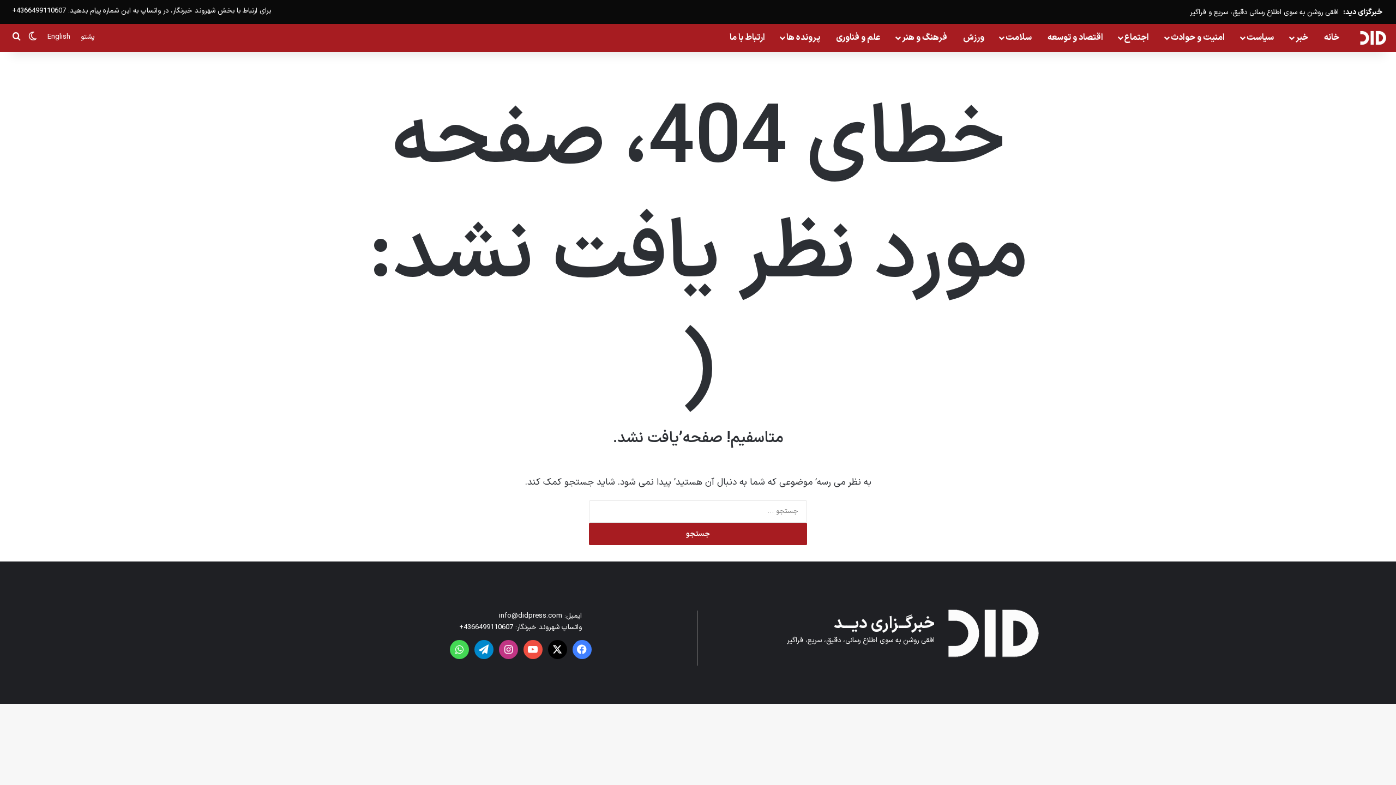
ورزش (973, 37)
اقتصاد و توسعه (1075, 37)
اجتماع (1136, 37)
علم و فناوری (858, 37)
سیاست (1260, 37)
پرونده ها (803, 37)
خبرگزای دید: (1362, 12)
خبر (1302, 37)
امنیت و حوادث (1198, 37)
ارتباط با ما (747, 37)
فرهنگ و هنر (924, 37)
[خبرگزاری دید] (1373, 37)
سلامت (1019, 37)
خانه (1331, 37)
